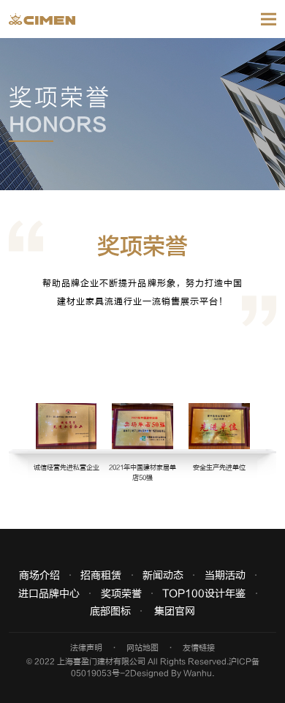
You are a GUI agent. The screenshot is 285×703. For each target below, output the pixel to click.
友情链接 (199, 648)
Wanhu (197, 673)
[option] (142, 420)
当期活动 (225, 576)
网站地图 (142, 648)
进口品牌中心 (49, 594)
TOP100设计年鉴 (204, 594)
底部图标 (110, 611)
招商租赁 (100, 576)
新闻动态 (162, 576)
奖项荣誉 (121, 594)
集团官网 (174, 611)
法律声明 (86, 648)
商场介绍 (39, 576)
